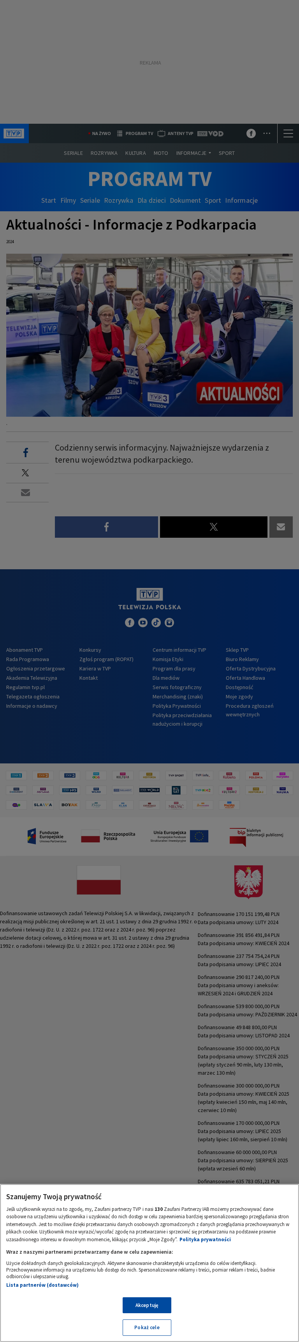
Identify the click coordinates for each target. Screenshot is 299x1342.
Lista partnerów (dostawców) (42, 1285)
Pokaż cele (146, 1327)
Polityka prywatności (205, 1239)
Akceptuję (146, 1305)
